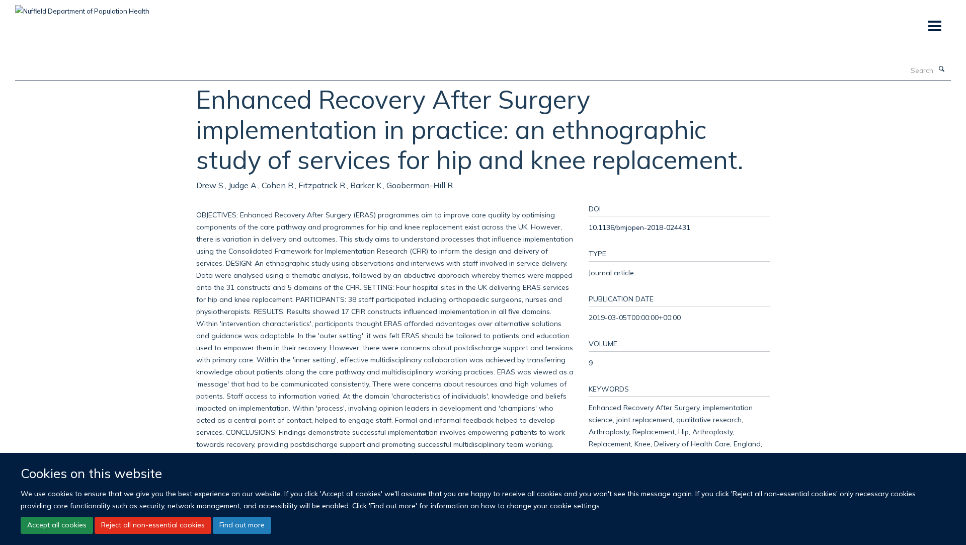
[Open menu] (934, 26)
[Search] (941, 69)
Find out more (242, 524)
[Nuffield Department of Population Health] (82, 8)
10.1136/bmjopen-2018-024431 (639, 227)
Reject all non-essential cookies (153, 524)
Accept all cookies (57, 524)
